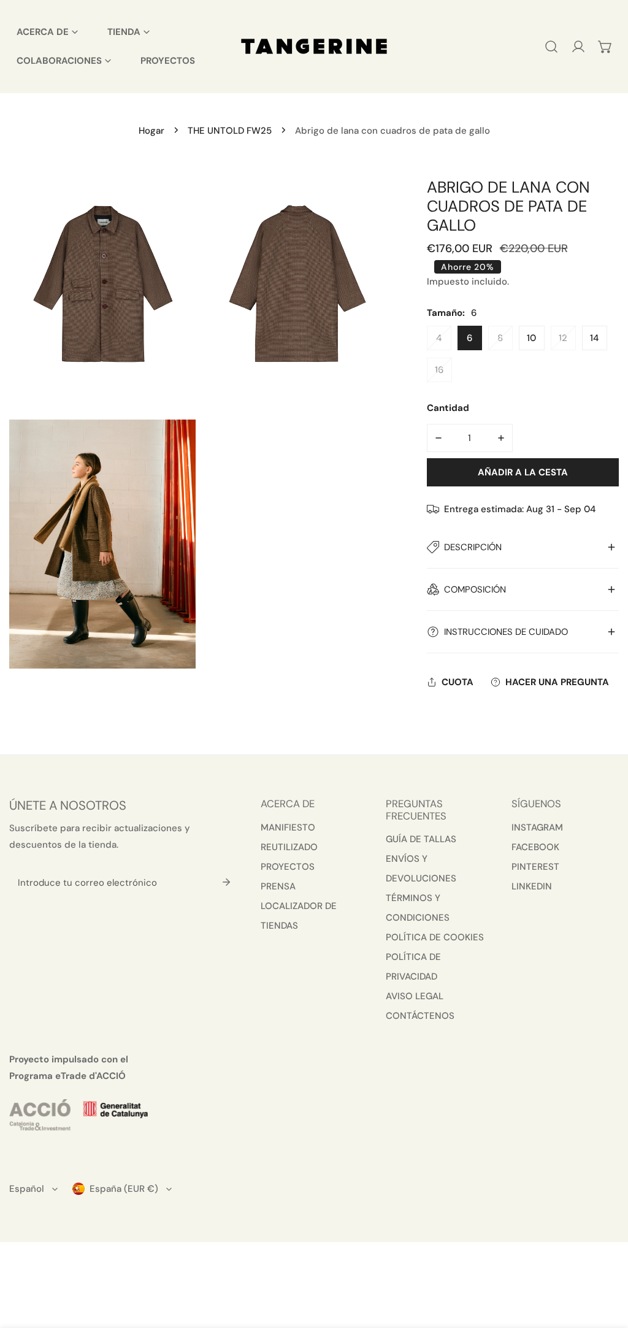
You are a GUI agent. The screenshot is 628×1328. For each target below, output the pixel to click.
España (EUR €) (124, 1189)
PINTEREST (535, 867)
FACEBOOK (535, 847)
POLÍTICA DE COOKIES (435, 937)
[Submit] (226, 882)
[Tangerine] (314, 46)
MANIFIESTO (288, 827)
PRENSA (278, 886)
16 (439, 370)
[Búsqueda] (551, 46)
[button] (605, 46)
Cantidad (448, 408)
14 (594, 338)
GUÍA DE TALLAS (421, 839)
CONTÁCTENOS (420, 1016)
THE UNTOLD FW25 (230, 131)
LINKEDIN (531, 886)
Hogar (151, 131)
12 (563, 338)
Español (26, 1189)
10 (531, 338)
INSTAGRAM (537, 827)
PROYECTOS (288, 867)
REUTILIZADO (289, 847)
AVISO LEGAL (414, 996)
